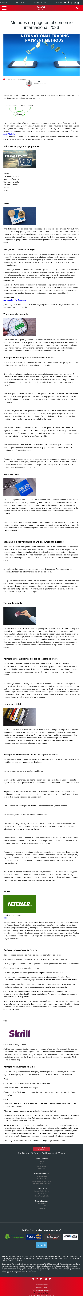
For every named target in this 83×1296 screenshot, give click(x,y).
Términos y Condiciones (41, 1287)
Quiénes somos (41, 1203)
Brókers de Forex (42, 1176)
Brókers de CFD (41, 1178)
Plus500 (41, 1161)
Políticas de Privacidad (41, 1284)
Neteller (6, 918)
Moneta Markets (41, 1166)
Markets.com (41, 1168)
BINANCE (41, 1163)
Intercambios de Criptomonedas (41, 1181)
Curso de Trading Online (41, 1191)
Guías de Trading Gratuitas (41, 1196)
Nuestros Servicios (41, 1206)
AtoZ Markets (9, 134)
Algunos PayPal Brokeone (14, 300)
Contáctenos (41, 1208)
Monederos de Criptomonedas (41, 1183)
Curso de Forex (41, 1193)
